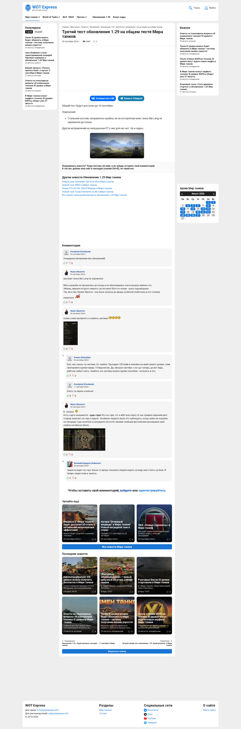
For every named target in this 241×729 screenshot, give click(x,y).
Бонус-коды (119, 17)
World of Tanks (50, 17)
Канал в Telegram (133, 98)
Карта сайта (209, 710)
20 (198, 212)
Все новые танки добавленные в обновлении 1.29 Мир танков (94, 195)
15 (208, 209)
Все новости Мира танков (117, 546)
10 (182, 209)
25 (188, 215)
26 (193, 215)
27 (198, 215)
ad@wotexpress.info (58, 713)
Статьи (103, 713)
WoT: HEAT (68, 17)
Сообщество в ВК (105, 98)
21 (203, 212)
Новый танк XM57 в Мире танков (79, 185)
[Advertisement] (117, 678)
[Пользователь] (66, 253)
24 (182, 215)
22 (208, 212)
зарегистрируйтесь (151, 490)
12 (193, 209)
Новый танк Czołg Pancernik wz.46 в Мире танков (87, 191)
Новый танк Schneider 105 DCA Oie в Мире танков (88, 181)
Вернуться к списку (117, 651)
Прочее (81, 17)
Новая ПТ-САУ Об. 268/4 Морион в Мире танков (87, 188)
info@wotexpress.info (48, 710)
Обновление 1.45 (101, 17)
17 (182, 212)
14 (203, 209)
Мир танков (31, 17)
